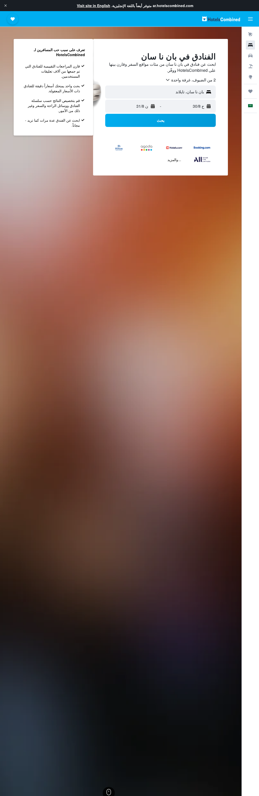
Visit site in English (93, 5)
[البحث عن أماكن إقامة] (250, 45)
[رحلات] (250, 91)
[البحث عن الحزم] (250, 66)
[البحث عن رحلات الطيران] (250, 34)
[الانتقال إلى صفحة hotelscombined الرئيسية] (221, 18)
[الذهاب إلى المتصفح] (250, 77)
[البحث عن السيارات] (250, 56)
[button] (5, 5)
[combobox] (190, 79)
